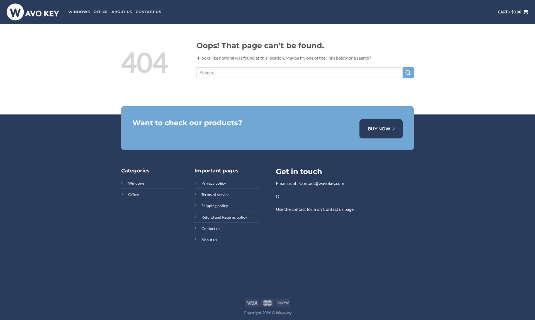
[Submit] (408, 72)
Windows (79, 12)
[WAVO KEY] (32, 12)
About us (121, 12)
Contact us (210, 228)
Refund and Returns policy (224, 217)
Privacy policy (213, 183)
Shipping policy (214, 205)
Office (101, 12)
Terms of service (215, 194)
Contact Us (148, 12)
